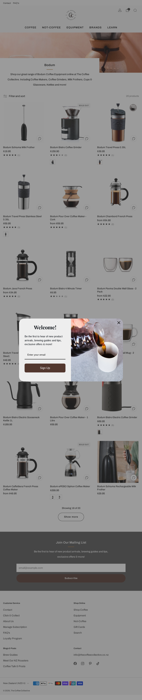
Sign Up (45, 368)
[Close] (119, 323)
